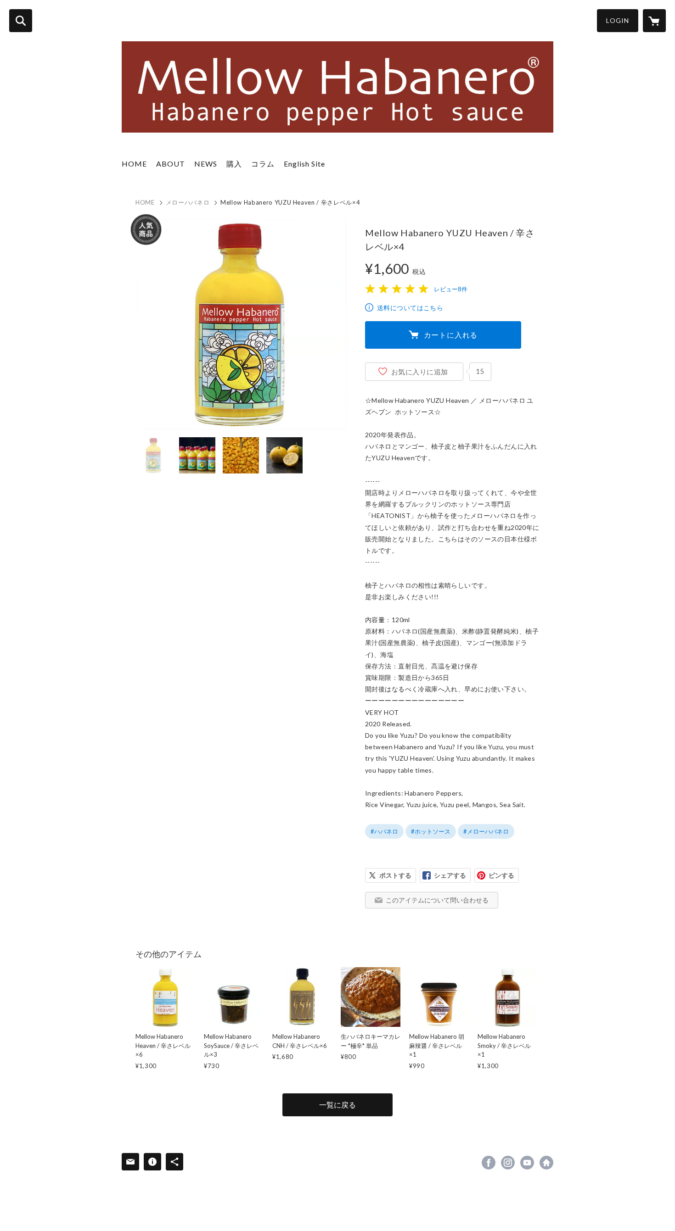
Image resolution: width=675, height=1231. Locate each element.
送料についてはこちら (410, 308)
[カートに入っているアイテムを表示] (654, 20)
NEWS (205, 163)
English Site (304, 163)
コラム (263, 163)
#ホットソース (430, 831)
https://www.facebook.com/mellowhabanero (488, 1163)
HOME (134, 163)
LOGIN (617, 20)
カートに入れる (451, 334)
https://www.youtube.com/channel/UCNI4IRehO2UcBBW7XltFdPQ (527, 1163)
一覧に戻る (337, 1104)
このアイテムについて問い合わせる (437, 900)
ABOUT (170, 163)
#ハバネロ (384, 831)
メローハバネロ (188, 202)
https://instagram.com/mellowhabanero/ (508, 1163)
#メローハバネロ (486, 831)
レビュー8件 (450, 289)
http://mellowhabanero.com (546, 1163)
